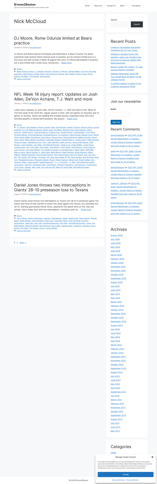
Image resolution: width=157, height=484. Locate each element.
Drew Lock (49, 221)
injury (44, 142)
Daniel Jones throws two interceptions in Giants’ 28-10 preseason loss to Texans (52, 187)
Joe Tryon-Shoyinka (88, 71)
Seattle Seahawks (46, 162)
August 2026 (117, 235)
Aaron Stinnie (22, 218)
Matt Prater (45, 152)
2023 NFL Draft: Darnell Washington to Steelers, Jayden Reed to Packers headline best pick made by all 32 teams (126, 190)
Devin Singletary (38, 221)
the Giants (25, 228)
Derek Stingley (25, 221)
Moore (42, 74)
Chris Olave (90, 132)
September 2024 (118, 321)
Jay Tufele (37, 145)
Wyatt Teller (67, 167)
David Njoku (46, 137)
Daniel (65, 218)
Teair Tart (28, 165)
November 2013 (118, 407)
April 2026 (115, 251)
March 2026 (116, 255)
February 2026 (117, 259)
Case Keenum (56, 218)
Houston (85, 221)
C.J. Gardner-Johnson (42, 71)
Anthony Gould (86, 127)
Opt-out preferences (118, 480)
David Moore (35, 137)
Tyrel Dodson (91, 165)
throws (42, 228)
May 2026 (115, 247)
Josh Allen (35, 147)
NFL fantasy (32, 157)
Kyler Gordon (28, 74)
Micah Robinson (81, 152)
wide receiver (45, 76)
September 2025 (118, 278)
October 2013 (117, 411)
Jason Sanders (27, 145)
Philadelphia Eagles (25, 160)
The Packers (34, 76)
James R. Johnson (119, 183)
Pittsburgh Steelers (41, 160)
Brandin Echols (68, 130)
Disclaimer (136, 6)
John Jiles (63, 223)
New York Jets (89, 155)
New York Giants (76, 155)
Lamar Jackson (89, 147)
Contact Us (111, 6)
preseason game (88, 226)
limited (36, 74)
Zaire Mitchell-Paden (81, 167)
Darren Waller (25, 137)
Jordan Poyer (88, 145)
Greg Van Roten (75, 221)
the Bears (24, 76)
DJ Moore (63, 71)
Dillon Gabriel (30, 140)
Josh (28, 147)
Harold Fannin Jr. (68, 140)
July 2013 (115, 423)
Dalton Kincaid (75, 135)
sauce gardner (32, 162)
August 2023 (117, 372)
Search (114, 20)
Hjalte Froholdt (93, 140)
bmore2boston (117, 135)
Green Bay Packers (53, 140)
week (38, 167)
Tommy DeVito (51, 228)
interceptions (19, 223)
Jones (88, 223)
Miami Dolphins (68, 152)
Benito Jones (48, 130)
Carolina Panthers (41, 132)
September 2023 (118, 368)
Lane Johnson (19, 150)
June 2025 (115, 290)
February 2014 (117, 404)
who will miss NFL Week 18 (51, 167)
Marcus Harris (19, 152)
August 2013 (116, 419)
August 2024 (117, 325)
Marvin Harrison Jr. (33, 152)
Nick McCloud (51, 74)
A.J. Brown (21, 127)
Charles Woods (67, 132)
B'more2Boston (25, 4)
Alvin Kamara (61, 127)
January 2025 (117, 310)
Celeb (113, 453)
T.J (55, 162)
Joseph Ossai (19, 147)
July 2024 (115, 329)
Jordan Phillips (76, 145)
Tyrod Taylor (19, 167)
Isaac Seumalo (53, 142)
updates (28, 167)
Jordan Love (65, 145)
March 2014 (116, 400)
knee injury (18, 74)
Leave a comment (24, 79)
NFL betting (22, 157)
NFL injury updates (74, 157)
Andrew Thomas (73, 127)
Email (114, 109)
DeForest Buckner (70, 137)
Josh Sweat (65, 147)
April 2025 (115, 298)
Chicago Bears (79, 132)
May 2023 (115, 384)
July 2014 (115, 396)
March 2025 (116, 302)
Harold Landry (80, 140)
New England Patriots (44, 155)
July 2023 (115, 376)
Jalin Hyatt (38, 223)
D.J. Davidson (63, 135)
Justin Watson (76, 147)
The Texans (33, 228)
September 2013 (118, 415)
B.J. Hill (25, 130)
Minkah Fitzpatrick (28, 155)
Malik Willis (89, 150)
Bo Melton (58, 130)
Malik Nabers (19, 226)
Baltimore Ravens (35, 130)
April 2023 (115, 388)
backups (47, 218)
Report (52, 160)
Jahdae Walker (74, 71)
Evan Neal (58, 221)
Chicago (55, 71)
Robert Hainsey (62, 160)
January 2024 (117, 353)
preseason (77, 226)
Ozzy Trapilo (69, 74)
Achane (40, 127)
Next (23, 242)
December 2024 (118, 313)
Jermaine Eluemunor (51, 223)
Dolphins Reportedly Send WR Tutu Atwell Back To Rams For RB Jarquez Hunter (126, 77)
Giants (65, 221)
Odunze (61, 74)
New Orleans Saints (61, 155)
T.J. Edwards (62, 162)
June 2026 (116, 243)
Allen (53, 127)
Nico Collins (55, 226)
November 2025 (118, 270)
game (113, 151)
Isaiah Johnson (65, 142)
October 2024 (117, 317)
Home (87, 6)
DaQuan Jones (87, 135)
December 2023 (118, 357)
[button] (152, 457)
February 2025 (117, 306)
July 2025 (115, 286)
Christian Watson (20, 135)
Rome (85, 74)
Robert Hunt (73, 160)
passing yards (66, 226)
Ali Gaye (47, 127)
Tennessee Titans (39, 165)
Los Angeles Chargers (49, 150)
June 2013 (115, 427)
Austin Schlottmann (35, 218)
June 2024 (116, 333)
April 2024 (115, 341)
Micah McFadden (32, 226)
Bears (19, 71)
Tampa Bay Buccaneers (85, 162)
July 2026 (115, 239)
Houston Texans (20, 142)
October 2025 (117, 274)
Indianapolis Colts (34, 142)
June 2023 (116, 380)
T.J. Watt (72, 162)
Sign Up (116, 122)
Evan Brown (40, 140)
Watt (33, 167)
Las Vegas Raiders (33, 150)
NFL (15, 157)
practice (78, 74)
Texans (17, 228)
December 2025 (118, 267)
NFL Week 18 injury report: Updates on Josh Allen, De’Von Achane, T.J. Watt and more (55, 96)
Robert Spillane (84, 160)
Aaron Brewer (31, 127)
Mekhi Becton (56, 152)
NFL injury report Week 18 (57, 157)
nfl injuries (42, 157)
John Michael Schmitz (51, 145)
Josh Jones (44, 147)
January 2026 (117, 263)
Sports (19, 69)
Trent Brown (51, 165)
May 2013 (115, 431)
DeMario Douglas (84, 137)
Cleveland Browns (50, 135)
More (122, 6)
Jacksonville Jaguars (80, 142)
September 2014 (118, 392)
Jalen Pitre (29, 223)
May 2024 (115, 337)
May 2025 (115, 294)
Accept (126, 474)
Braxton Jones (27, 71)
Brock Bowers (80, 130)
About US (98, 6)
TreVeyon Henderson (65, 165)
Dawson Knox (57, 137)
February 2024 (117, 349)
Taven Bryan (19, 165)
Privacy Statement (132, 480)
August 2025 (117, 282)
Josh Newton (55, 147)
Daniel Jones (73, 218)
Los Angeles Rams (66, 150)
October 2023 (117, 364)
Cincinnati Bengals (35, 135)
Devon (21, 140)
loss (93, 223)
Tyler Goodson (80, 165)
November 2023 (118, 360)
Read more (66, 63)
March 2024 (116, 345)
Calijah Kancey (27, 132)
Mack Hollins (79, 150)
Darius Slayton (84, 218)
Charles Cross (54, 132)
